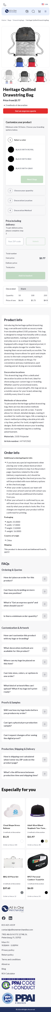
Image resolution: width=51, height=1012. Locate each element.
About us (6, 964)
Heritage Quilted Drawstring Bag (37, 20)
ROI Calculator (8, 973)
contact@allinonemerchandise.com (15, 929)
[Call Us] (4, 4)
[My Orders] (27, 11)
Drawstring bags (18, 20)
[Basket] (39, 11)
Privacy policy (8, 950)
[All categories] (45, 11)
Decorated (11, 288)
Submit (36, 241)
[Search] (33, 11)
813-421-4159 (8, 925)
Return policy (7, 954)
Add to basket (25, 275)
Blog (4, 968)
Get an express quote (25, 111)
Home (4, 20)
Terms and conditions (11, 959)
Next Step (32, 179)
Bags (9, 20)
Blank (23, 288)
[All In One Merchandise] (11, 11)
